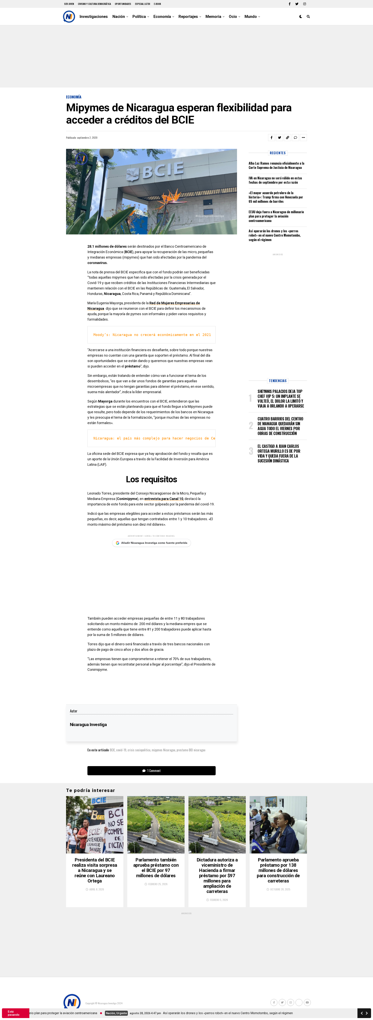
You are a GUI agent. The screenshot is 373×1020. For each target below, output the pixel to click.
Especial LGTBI (142, 3)
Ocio (233, 16)
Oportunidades (123, 3)
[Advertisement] (186, 56)
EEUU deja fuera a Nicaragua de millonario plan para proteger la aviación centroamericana (276, 216)
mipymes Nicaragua (163, 750)
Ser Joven (69, 3)
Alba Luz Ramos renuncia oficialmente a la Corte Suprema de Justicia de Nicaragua (276, 165)
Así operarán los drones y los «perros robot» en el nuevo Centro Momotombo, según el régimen (275, 235)
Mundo (251, 16)
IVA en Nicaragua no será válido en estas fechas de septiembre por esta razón (275, 180)
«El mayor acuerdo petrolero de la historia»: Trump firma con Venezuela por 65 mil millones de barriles (276, 197)
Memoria (213, 16)
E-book (157, 3)
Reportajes (188, 16)
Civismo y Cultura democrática (94, 3)
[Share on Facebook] (271, 137)
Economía (162, 16)
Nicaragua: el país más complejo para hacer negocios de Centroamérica (166, 438)
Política (139, 16)
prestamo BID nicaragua (191, 750)
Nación (118, 16)
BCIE (112, 750)
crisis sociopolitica (139, 750)
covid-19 (121, 750)
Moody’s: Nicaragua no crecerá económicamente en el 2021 (152, 335)
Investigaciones (94, 16)
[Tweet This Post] (279, 137)
